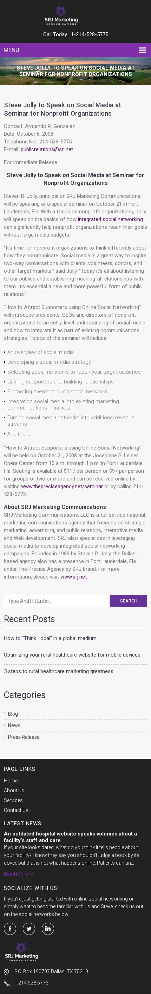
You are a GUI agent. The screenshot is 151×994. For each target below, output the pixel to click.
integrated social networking (110, 219)
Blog (13, 714)
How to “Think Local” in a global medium (50, 638)
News (14, 725)
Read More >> (19, 874)
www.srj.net (73, 577)
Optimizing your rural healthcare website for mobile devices (72, 655)
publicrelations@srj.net (47, 149)
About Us (14, 790)
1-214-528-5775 (89, 34)
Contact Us (16, 810)
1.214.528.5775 (31, 983)
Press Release (24, 737)
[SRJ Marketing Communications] (75, 15)
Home (11, 780)
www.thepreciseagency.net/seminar (62, 486)
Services (13, 800)
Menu (11, 49)
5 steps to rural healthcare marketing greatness (58, 671)
